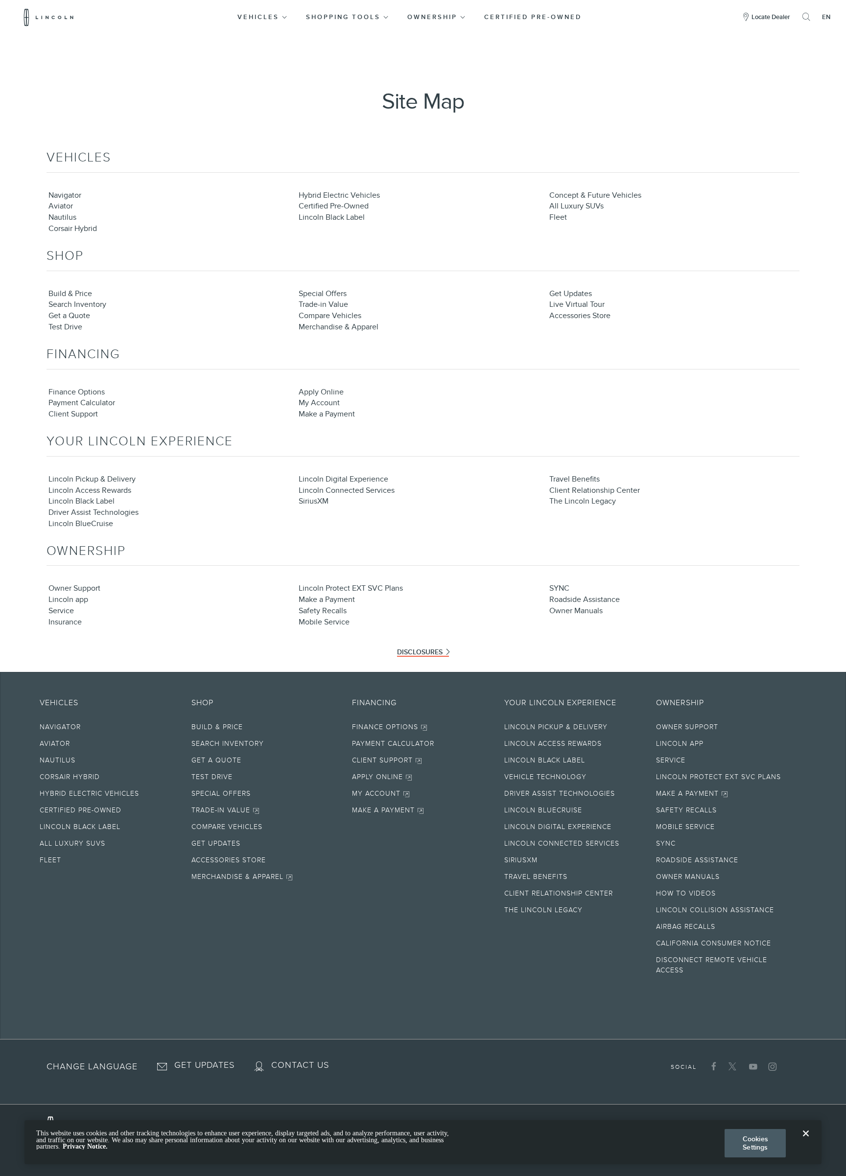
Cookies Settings (755, 1143)
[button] (263, 17)
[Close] (806, 1141)
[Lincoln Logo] (49, 17)
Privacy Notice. (85, 1146)
